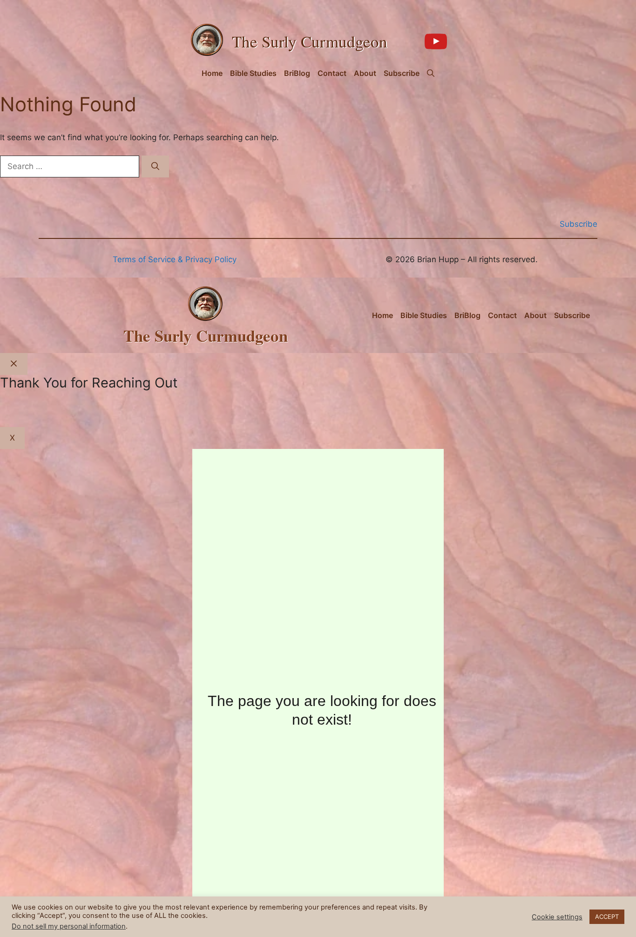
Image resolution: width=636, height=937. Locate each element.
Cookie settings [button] (557, 917)
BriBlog (297, 73)
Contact (332, 73)
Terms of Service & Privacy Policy (175, 259)
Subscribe (401, 73)
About (365, 73)
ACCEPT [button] (607, 916)
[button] (430, 73)
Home (212, 73)
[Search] (155, 167)
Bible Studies (253, 73)
